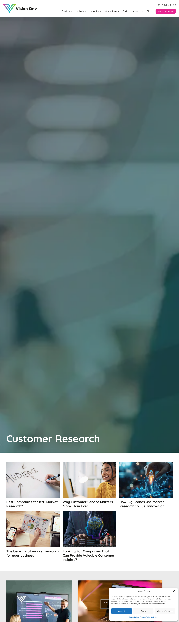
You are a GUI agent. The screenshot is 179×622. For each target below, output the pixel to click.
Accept (121, 611)
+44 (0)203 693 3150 (166, 4)
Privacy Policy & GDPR (148, 617)
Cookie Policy (134, 617)
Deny (143, 611)
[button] (173, 591)
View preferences (165, 611)
